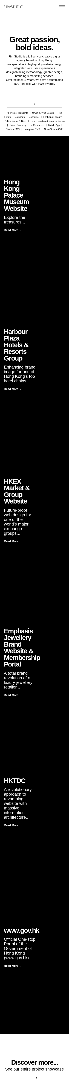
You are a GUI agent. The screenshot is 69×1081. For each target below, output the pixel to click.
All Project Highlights (17, 113)
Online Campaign (18, 125)
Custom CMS (13, 129)
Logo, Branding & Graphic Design (47, 121)
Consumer (34, 117)
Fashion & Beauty (52, 117)
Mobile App (54, 125)
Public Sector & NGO (15, 121)
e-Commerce (37, 125)
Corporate (20, 117)
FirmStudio (13, 6)
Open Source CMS (53, 129)
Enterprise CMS (32, 129)
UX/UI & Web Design (43, 113)
